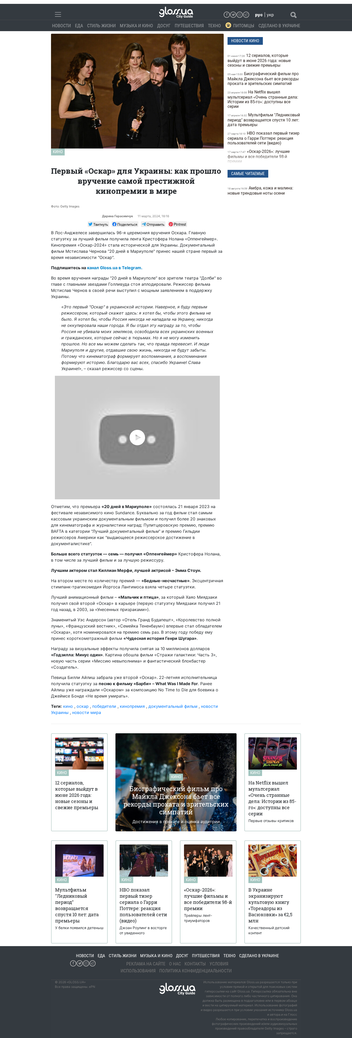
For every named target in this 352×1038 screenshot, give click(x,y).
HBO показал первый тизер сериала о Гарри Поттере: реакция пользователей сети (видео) (263, 138)
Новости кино (245, 40)
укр (270, 14)
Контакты (195, 963)
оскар (83, 706)
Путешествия (189, 25)
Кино (58, 151)
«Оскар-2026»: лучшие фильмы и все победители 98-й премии (259, 156)
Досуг (164, 25)
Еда (79, 25)
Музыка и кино (136, 25)
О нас (175, 963)
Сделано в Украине (279, 25)
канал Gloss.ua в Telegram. (115, 267)
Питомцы (243, 25)
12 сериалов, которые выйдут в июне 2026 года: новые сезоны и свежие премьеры (259, 60)
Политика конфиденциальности (195, 970)
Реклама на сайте (145, 963)
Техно (214, 25)
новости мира (86, 712)
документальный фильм (172, 706)
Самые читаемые (248, 173)
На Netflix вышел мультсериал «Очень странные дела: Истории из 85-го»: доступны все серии (263, 99)
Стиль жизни (101, 25)
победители (104, 706)
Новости (61, 25)
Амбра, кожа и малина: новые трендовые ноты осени (260, 191)
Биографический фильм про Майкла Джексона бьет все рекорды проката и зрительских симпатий (263, 78)
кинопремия (132, 706)
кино (68, 706)
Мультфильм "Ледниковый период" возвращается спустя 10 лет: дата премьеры (264, 119)
